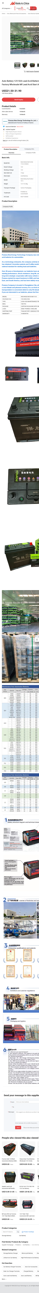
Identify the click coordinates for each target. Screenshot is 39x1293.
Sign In (5, 140)
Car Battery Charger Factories (12, 1267)
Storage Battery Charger (10, 1253)
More (3, 1279)
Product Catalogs (28, 1232)
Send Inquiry (18, 99)
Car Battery (22, 1235)
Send (18, 1127)
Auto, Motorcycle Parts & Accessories (16, 13)
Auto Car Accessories (31, 1267)
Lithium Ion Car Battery (10, 1258)
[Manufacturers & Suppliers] (19, 3)
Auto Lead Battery (26, 1276)
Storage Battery (6, 1235)
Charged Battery (28, 1271)
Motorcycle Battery (27, 1253)
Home (3, 13)
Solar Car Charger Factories (11, 1271)
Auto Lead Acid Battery (10, 1276)
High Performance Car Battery (30, 1258)
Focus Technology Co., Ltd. (24, 1285)
